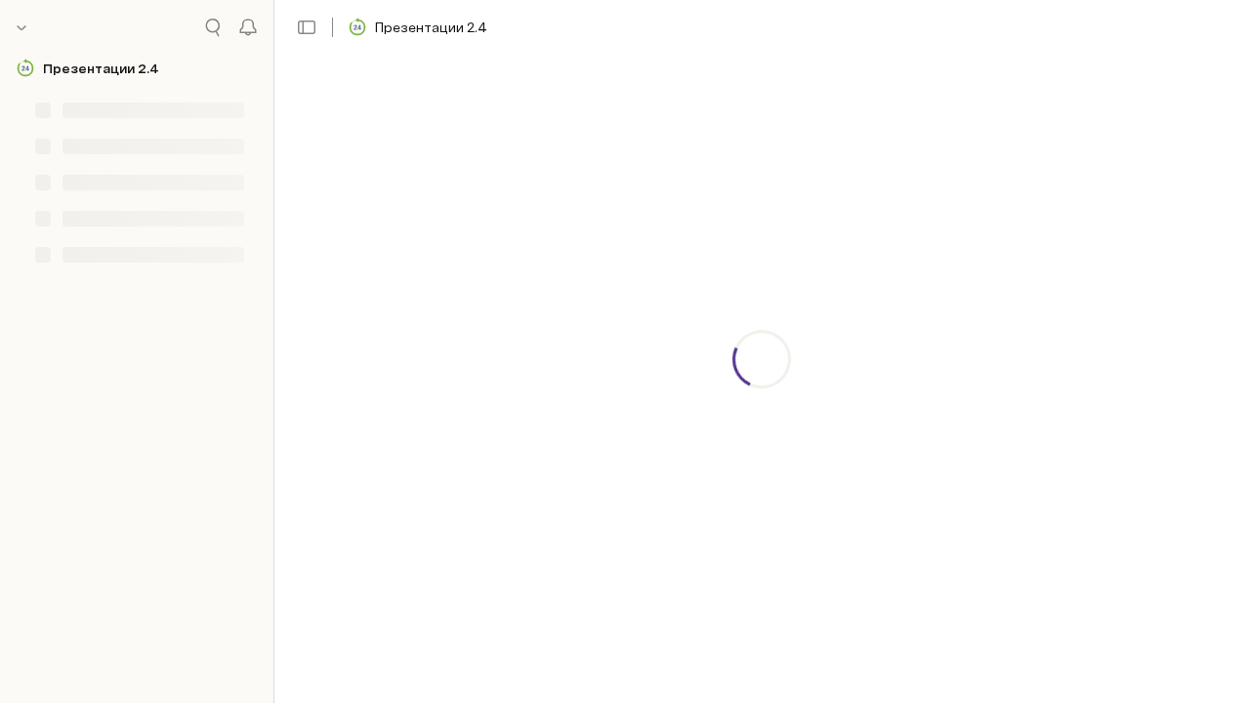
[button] (306, 27)
